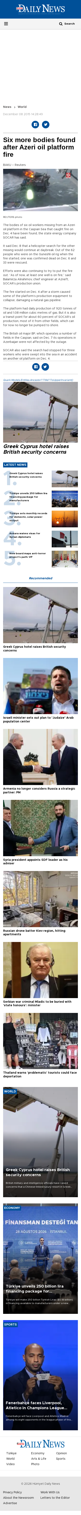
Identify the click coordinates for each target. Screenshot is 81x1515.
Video (10, 1464)
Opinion (61, 1453)
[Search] (61, 23)
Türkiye (11, 1453)
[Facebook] (35, 124)
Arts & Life (38, 1458)
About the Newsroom (18, 1497)
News (7, 107)
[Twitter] (45, 124)
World (22, 107)
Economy (37, 1453)
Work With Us (50, 1492)
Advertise (10, 1503)
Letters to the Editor (55, 1497)
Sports (60, 1458)
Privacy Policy (12, 1492)
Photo (35, 1464)
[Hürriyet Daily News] (40, 9)
